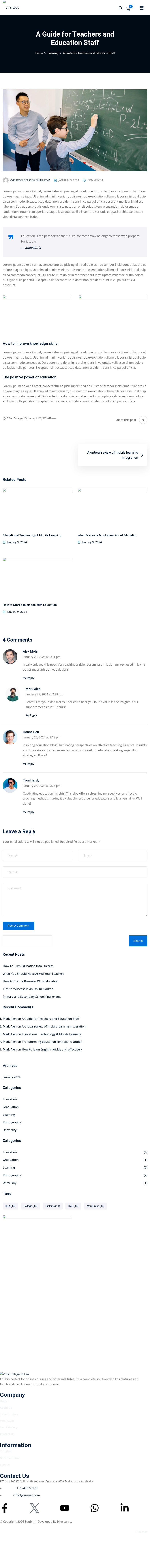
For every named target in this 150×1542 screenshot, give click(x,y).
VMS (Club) (7, 1420)
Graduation (11, 1107)
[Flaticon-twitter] (34, 1508)
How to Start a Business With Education (30, 605)
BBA (10, 418)
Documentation (10, 1458)
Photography (12, 1122)
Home (39, 53)
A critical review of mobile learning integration (54, 1026)
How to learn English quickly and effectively (52, 1049)
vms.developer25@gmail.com (30, 180)
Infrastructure (9, 1414)
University (9, 1130)
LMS (39, 418)
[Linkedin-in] (124, 1508)
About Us (6, 1407)
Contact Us (7, 1434)
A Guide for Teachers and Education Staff (50, 1019)
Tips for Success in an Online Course (28, 989)
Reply (30, 678)
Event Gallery (8, 1427)
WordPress (49, 418)
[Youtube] (64, 1508)
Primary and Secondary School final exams (32, 997)
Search (138, 940)
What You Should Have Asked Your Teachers (33, 974)
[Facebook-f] (4, 1508)
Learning (53, 53)
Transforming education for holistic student (53, 1042)
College (18, 418)
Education (10, 1099)
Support (5, 1464)
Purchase (141, 1532)
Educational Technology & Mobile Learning (32, 535)
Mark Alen (33, 689)
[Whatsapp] (94, 1508)
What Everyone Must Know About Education (107, 535)
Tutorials (6, 1451)
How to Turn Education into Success (28, 966)
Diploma (29, 418)
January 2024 (11, 1077)
